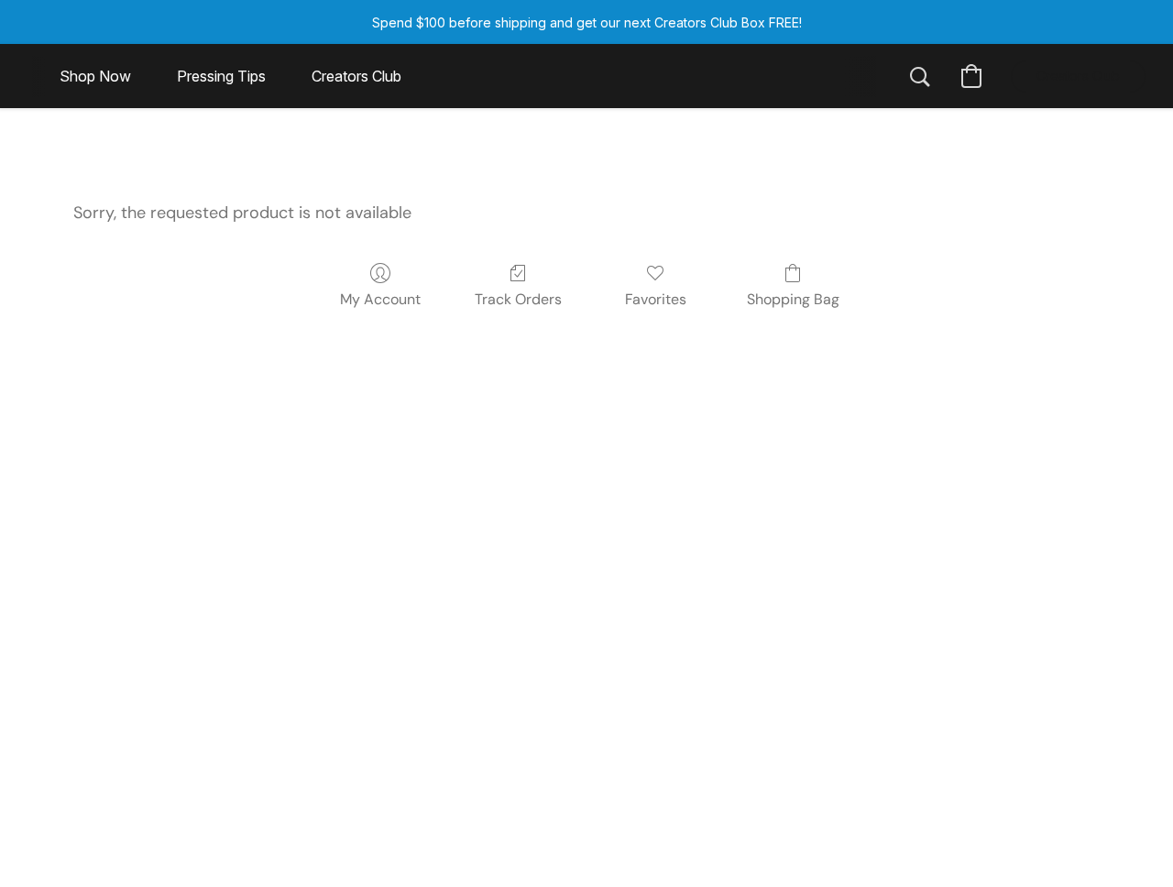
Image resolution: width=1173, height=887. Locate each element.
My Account (380, 299)
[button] (920, 76)
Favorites (655, 299)
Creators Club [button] (356, 76)
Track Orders (518, 299)
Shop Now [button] (95, 76)
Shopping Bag (793, 299)
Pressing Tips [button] (221, 76)
